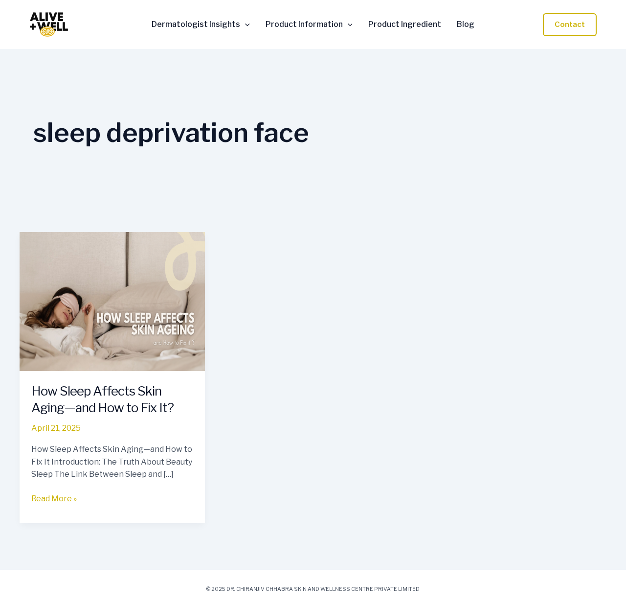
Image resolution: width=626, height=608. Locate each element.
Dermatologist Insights (196, 24)
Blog (465, 24)
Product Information (304, 24)
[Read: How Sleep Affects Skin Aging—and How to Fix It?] (112, 300)
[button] (245, 24)
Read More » (54, 497)
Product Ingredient (404, 24)
